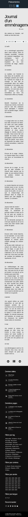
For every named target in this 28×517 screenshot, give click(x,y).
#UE (6, 458)
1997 (19, 478)
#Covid (19, 438)
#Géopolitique (8, 442)
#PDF (17, 468)
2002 (19, 480)
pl (8, 497)
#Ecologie (7, 440)
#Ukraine (10, 458)
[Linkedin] (11, 506)
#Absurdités (8, 438)
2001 (16, 480)
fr (7, 497)
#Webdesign (16, 458)
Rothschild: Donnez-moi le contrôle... (15, 396)
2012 (19, 484)
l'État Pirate (11, 375)
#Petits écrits (15, 446)
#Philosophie (8, 448)
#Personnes (8, 446)
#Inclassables (8, 444)
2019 (9, 487)
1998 (6, 480)
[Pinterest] (15, 506)
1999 (9, 480)
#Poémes (13, 450)
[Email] (17, 506)
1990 (6, 478)
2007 (19, 482)
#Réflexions (19, 452)
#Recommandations (10, 452)
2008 (6, 484)
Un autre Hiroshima (13, 379)
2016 (16, 486)
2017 (19, 486)
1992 (9, 478)
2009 (9, 484)
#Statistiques (15, 454)
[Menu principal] (17, 6)
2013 (6, 486)
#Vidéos (7, 470)
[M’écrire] (10, 5)
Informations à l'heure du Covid (14, 428)
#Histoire (15, 442)
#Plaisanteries (16, 448)
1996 (16, 478)
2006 (16, 482)
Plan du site (18, 514)
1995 (13, 478)
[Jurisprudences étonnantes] (20, 361)
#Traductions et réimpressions (13, 456)
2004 (9, 482)
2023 (6, 489)
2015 (13, 486)
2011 (16, 484)
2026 (16, 489)
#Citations (14, 438)
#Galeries (13, 468)
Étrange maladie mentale (14, 384)
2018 (6, 487)
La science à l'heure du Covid (14, 417)
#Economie (14, 440)
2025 (13, 489)
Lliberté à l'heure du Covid (14, 422)
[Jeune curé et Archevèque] (8, 361)
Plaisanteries (14, 2)
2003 (6, 482)
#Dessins (7, 468)
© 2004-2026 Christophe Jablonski (13, 513)
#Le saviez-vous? (17, 444)
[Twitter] (8, 506)
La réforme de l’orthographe (15, 411)
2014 (9, 486)
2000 (13, 480)
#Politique (7, 450)
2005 (13, 482)
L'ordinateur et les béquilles (15, 406)
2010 (13, 484)
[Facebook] (6, 506)
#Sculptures (8, 454)
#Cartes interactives (16, 466)
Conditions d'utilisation (10, 514)
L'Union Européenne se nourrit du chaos (14, 390)
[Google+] (13, 506)
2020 (13, 487)
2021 (16, 487)
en (6, 497)
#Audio (8, 466)
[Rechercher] (14, 5)
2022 (19, 487)
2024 (9, 489)
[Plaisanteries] (14, 361)
